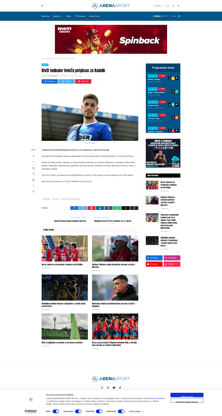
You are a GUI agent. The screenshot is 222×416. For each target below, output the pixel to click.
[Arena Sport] (111, 6)
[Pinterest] (33, 173)
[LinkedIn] (33, 167)
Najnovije (45, 16)
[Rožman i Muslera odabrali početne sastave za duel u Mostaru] (115, 248)
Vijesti (45, 64)
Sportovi (56, 16)
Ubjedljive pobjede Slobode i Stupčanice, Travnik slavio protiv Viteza (63, 305)
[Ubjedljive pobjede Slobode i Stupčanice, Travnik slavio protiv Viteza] (65, 288)
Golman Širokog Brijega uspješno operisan (70, 221)
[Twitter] (33, 162)
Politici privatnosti (157, 398)
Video (68, 16)
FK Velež (56, 199)
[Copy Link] (33, 191)
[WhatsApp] (33, 185)
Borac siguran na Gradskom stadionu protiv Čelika (62, 264)
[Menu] (179, 16)
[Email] (33, 179)
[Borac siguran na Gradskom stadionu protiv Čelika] (65, 248)
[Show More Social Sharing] (94, 81)
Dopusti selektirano (187, 401)
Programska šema (163, 67)
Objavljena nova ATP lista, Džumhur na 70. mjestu (112, 221)
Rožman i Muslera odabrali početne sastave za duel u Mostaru (113, 265)
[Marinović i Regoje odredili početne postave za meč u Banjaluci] (115, 288)
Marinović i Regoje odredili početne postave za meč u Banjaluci (113, 305)
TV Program (80, 16)
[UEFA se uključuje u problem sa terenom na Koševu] (65, 327)
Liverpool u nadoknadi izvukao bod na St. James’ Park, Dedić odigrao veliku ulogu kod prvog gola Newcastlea (169, 221)
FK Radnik (46, 199)
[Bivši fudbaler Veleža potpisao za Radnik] (90, 114)
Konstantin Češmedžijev (71, 199)
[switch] (78, 411)
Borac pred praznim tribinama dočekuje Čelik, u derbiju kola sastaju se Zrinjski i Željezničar (114, 343)
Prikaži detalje (134, 411)
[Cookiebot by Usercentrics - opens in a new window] (31, 411)
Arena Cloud (94, 16)
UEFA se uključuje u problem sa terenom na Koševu (62, 342)
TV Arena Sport (52, 76)
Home (44, 58)
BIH (42, 6)
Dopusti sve (187, 396)
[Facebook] (33, 156)
